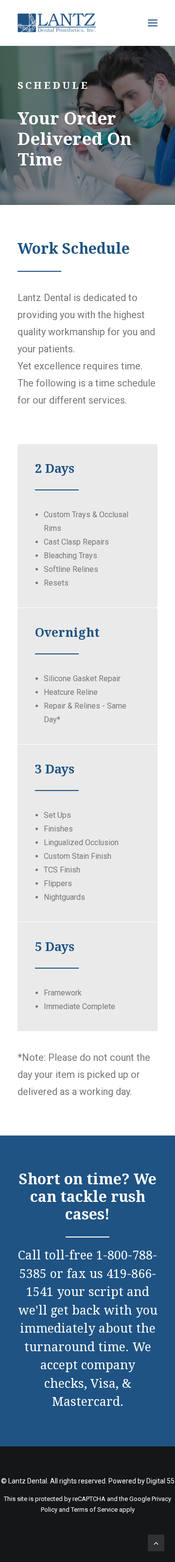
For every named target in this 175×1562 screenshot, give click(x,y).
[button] (152, 23)
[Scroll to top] (156, 1542)
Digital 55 (160, 1481)
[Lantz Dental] (57, 23)
